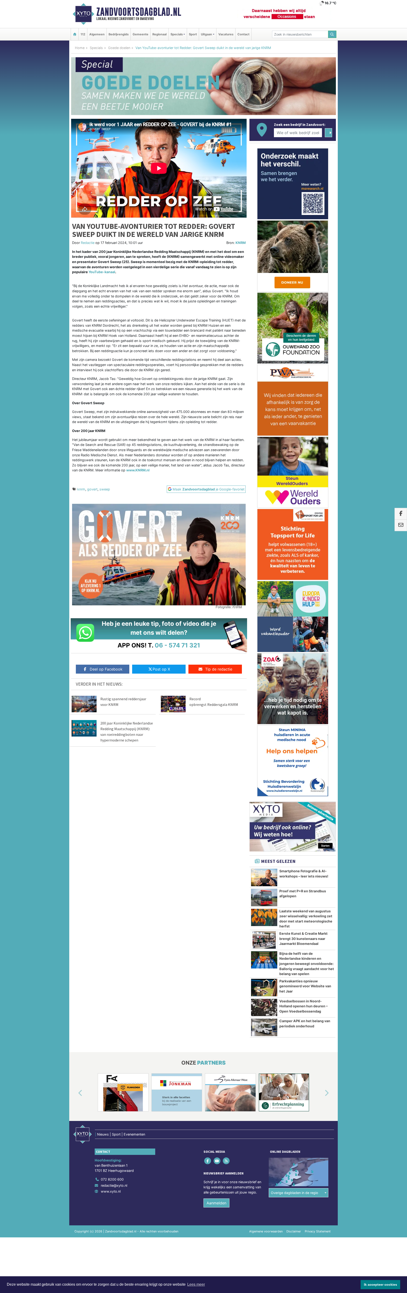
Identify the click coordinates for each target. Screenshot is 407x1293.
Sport (193, 34)
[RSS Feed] (226, 1161)
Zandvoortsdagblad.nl (138, 12)
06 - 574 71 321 (177, 645)
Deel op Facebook (106, 669)
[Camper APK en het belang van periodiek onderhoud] (264, 1027)
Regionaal (159, 34)
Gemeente (140, 34)
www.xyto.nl (111, 1191)
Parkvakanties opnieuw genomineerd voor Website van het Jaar (305, 986)
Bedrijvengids (119, 34)
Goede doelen (119, 48)
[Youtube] (217, 1161)
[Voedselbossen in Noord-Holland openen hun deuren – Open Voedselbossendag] (264, 1008)
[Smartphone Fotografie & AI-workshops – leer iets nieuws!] (264, 877)
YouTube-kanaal (102, 272)
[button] (75, 1093)
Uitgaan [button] (206, 34)
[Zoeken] (332, 34)
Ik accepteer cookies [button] (380, 1284)
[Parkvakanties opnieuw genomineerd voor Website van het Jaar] (264, 988)
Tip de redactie (218, 669)
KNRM (241, 243)
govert (92, 489)
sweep (104, 489)
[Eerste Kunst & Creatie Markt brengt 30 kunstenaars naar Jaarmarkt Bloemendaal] (264, 940)
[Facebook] (208, 1161)
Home (80, 48)
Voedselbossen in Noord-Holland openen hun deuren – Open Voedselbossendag (303, 1006)
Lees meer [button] (196, 1284)
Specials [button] (177, 34)
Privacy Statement (318, 1231)
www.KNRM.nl (138, 470)
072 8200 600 (112, 1179)
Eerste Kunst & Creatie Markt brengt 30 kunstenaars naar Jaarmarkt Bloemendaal (303, 938)
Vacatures (225, 34)
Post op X (161, 669)
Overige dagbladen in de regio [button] (294, 1193)
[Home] (74, 34)
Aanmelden (216, 1203)
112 (83, 34)
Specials (96, 48)
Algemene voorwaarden (266, 1231)
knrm (81, 489)
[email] (401, 525)
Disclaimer (293, 1231)
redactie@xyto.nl (114, 1185)
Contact (243, 34)
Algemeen (97, 34)
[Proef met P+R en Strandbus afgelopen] (264, 897)
